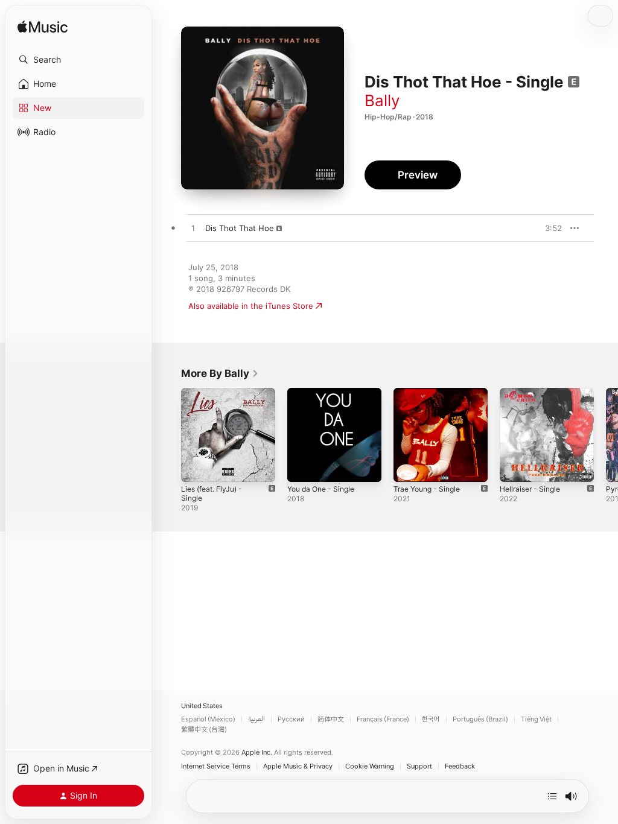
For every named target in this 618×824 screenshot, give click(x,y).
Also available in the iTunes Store (250, 306)
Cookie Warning (369, 766)
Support (419, 766)
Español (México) (208, 719)
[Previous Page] (169, 435)
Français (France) (383, 719)
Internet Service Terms (215, 766)
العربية (256, 719)
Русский (291, 719)
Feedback (460, 766)
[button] (78, 59)
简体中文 (330, 719)
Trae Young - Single (426, 488)
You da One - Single (320, 488)
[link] (220, 373)
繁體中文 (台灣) (204, 729)
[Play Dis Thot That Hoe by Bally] (193, 228)
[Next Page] (605, 435)
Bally (382, 100)
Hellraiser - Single (530, 488)
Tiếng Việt (536, 719)
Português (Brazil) (480, 719)
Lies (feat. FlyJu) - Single (211, 493)
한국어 (431, 719)
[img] (43, 27)
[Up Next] (552, 796)
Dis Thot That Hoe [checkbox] (239, 228)
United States (202, 706)
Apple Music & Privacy (298, 766)
